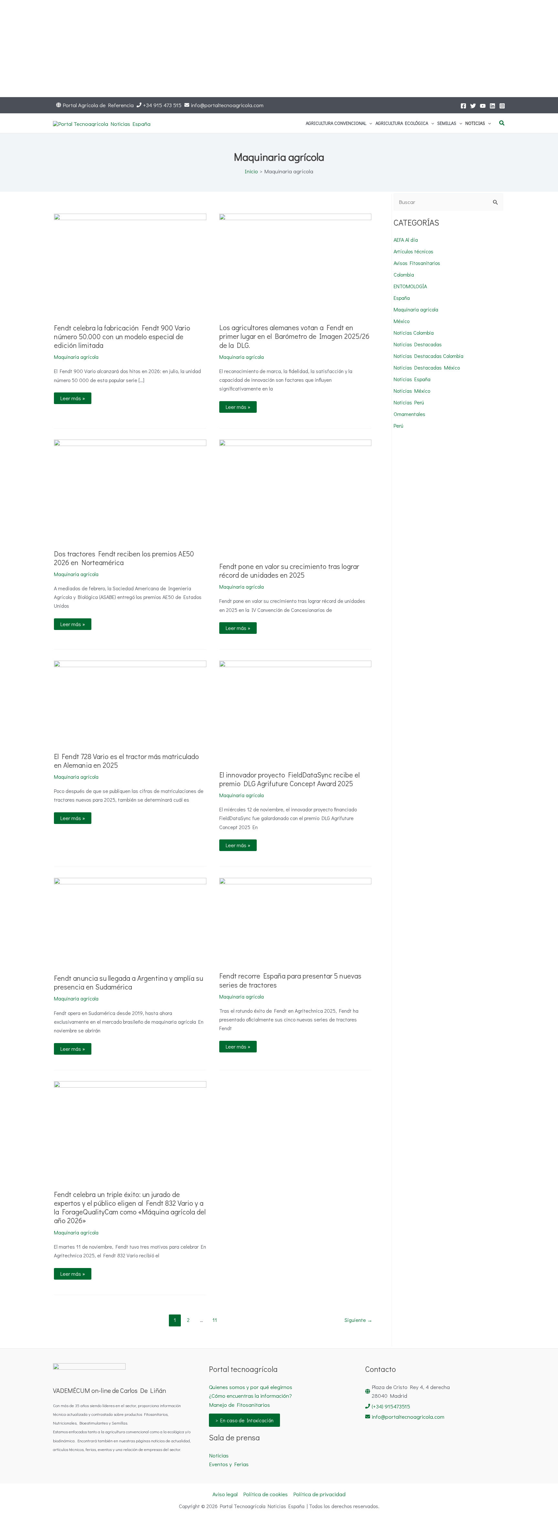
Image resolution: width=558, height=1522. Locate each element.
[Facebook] (463, 106)
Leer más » (72, 396)
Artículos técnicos (413, 251)
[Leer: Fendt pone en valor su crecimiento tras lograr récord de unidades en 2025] (295, 495)
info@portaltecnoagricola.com (227, 105)
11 (214, 1319)
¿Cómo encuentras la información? (250, 1395)
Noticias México (412, 390)
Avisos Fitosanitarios (417, 262)
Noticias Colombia (414, 332)
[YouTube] (483, 106)
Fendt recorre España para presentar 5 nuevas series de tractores (290, 980)
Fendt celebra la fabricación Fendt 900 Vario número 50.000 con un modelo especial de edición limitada (122, 336)
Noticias (219, 1455)
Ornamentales (409, 414)
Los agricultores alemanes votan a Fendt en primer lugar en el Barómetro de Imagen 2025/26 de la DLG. (294, 336)
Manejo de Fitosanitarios (239, 1404)
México (401, 321)
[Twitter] (473, 106)
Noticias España (412, 379)
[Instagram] (502, 106)
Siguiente (358, 1319)
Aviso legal (225, 1494)
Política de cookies (265, 1494)
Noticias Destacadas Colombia (428, 355)
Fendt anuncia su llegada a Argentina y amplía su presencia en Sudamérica (128, 982)
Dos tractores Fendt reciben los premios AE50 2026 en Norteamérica (124, 558)
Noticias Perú (409, 402)
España (402, 297)
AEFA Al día (406, 239)
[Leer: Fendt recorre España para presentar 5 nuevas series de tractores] (295, 919)
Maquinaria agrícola (76, 356)
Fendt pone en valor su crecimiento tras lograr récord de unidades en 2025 (289, 571)
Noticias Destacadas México (427, 367)
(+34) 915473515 (391, 1406)
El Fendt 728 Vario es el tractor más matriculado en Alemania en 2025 (126, 761)
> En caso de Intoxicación (244, 1420)
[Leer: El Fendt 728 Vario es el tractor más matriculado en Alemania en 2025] (130, 701)
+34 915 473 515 (162, 105)
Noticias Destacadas (418, 344)
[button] (369, 123)
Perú (398, 425)
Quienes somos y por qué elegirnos (250, 1387)
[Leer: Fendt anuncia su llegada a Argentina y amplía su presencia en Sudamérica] (130, 921)
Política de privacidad (319, 1494)
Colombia (404, 274)
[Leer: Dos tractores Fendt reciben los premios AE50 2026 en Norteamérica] (130, 489)
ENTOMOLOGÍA (410, 286)
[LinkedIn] (492, 106)
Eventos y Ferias (229, 1464)
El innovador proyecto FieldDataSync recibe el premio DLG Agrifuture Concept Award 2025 (289, 779)
